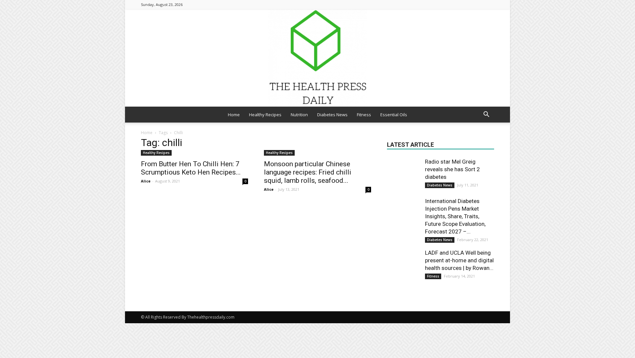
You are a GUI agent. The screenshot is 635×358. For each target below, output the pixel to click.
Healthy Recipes (265, 115)
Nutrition (299, 115)
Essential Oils (393, 115)
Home (234, 115)
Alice (145, 181)
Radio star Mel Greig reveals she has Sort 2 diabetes (452, 169)
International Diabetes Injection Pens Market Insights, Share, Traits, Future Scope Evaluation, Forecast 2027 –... (455, 216)
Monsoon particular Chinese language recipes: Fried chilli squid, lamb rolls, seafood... (307, 172)
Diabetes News (332, 115)
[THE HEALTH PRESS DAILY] (317, 58)
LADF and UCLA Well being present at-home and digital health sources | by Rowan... (459, 260)
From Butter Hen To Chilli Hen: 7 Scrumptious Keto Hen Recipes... (191, 168)
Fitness (364, 115)
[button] (486, 115)
